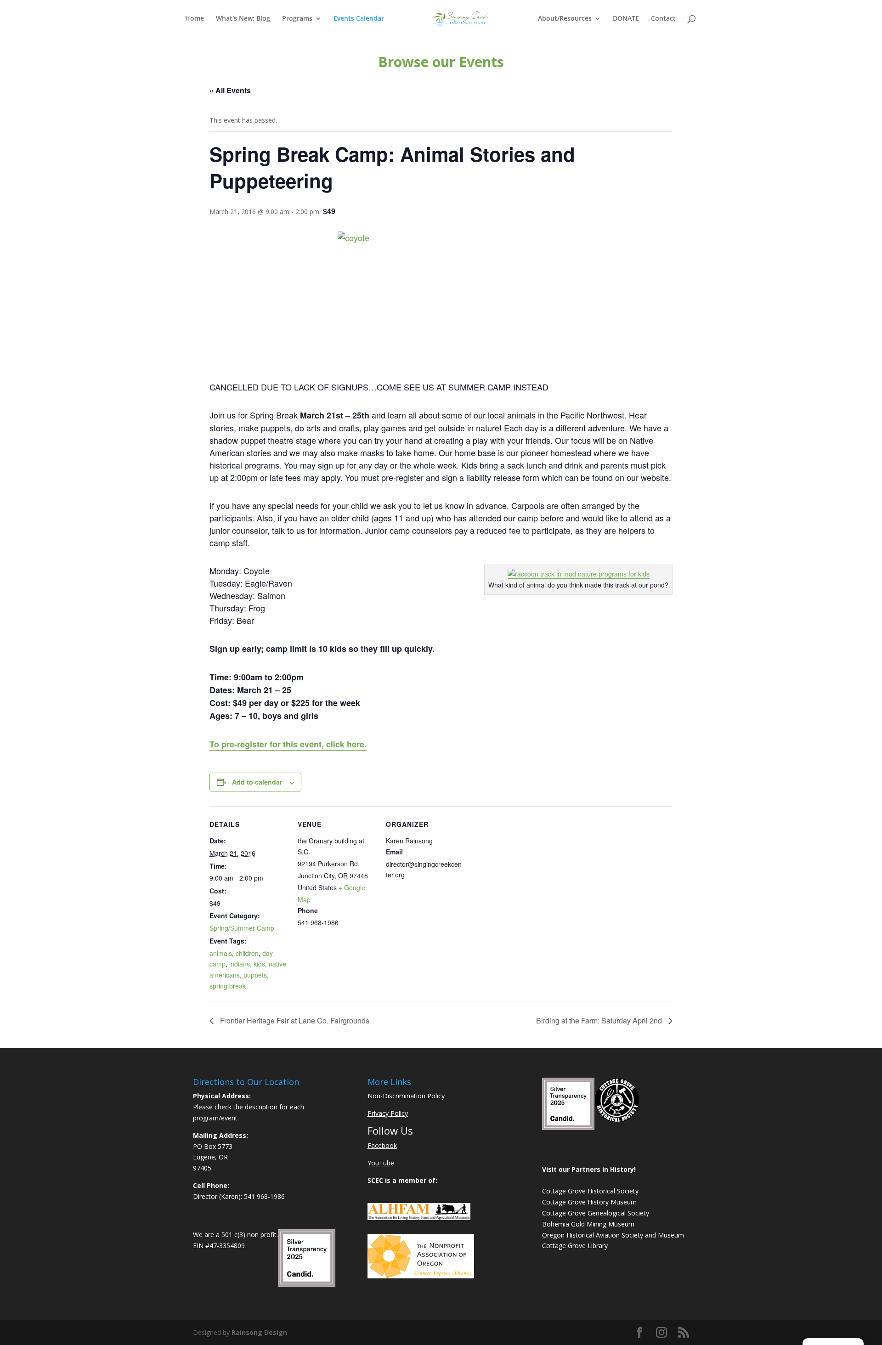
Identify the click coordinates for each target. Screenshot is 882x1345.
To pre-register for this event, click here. (288, 744)
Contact (663, 19)
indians (239, 963)
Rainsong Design (259, 1332)
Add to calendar (257, 781)
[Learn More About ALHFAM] (419, 1217)
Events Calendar (359, 19)
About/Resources (565, 19)
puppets (255, 974)
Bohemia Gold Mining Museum (588, 1224)
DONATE (626, 19)
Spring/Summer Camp (241, 927)
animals (220, 953)
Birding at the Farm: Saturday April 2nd (600, 1020)
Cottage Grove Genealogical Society (595, 1213)
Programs (297, 19)
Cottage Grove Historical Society (590, 1191)
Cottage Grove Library (575, 1245)
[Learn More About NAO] (421, 1276)
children (247, 953)
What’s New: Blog (243, 19)
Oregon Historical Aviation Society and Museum (613, 1235)
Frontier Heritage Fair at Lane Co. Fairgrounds (293, 1020)
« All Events (230, 90)
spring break (227, 985)
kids (259, 963)
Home (194, 19)
